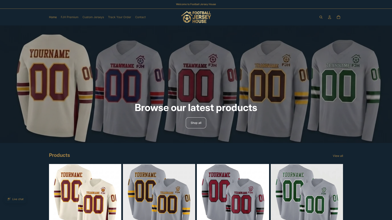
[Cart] (338, 17)
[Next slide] (115, 200)
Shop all (196, 122)
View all (338, 155)
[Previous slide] (55, 200)
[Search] (320, 17)
